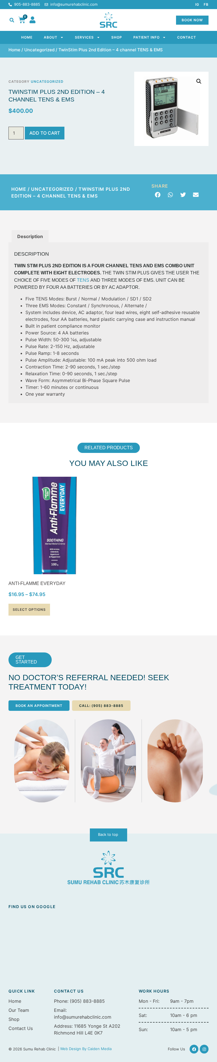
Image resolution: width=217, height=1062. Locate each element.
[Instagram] (204, 1049)
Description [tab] (30, 236)
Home (26, 37)
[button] (11, 20)
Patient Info (146, 37)
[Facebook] (194, 1049)
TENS (83, 280)
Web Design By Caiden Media (86, 1048)
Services (84, 37)
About (50, 37)
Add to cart (44, 133)
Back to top (108, 834)
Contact (186, 37)
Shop (116, 37)
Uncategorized (39, 49)
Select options (29, 609)
